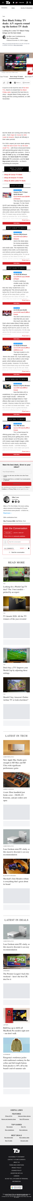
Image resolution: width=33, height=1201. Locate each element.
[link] (8, 195)
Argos (13, 135)
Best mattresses (23, 1130)
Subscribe (21, 2)
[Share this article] (4, 82)
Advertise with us (17, 1173)
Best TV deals (8, 1140)
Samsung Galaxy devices (24, 1116)
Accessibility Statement (16, 1157)
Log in (15, 532)
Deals (13, 8)
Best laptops (10, 1127)
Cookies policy (16, 1170)
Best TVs (23, 1127)
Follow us (18, 82)
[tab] (9, 548)
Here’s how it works (18, 45)
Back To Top (26, 1198)
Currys (19, 135)
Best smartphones (9, 1130)
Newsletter (27, 82)
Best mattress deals (24, 1137)
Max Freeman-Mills (12, 38)
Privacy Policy (12, 489)
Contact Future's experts (16, 1159)
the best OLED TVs (13, 146)
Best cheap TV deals (16, 77)
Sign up (21, 532)
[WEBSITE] (16, 502)
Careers (16, 1176)
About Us (17, 1162)
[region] (16, 539)
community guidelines (19, 536)
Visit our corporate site (22, 1195)
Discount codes (24, 1140)
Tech (4, 16)
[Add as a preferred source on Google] (16, 1187)
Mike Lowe (12, 36)
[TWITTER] (13, 502)
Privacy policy (16, 1167)
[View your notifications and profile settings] (13, 2)
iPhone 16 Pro (8, 1116)
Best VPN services (24, 1119)
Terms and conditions (16, 1165)
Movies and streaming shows (9, 1119)
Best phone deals (8, 1137)
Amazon (11, 137)
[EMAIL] (19, 502)
